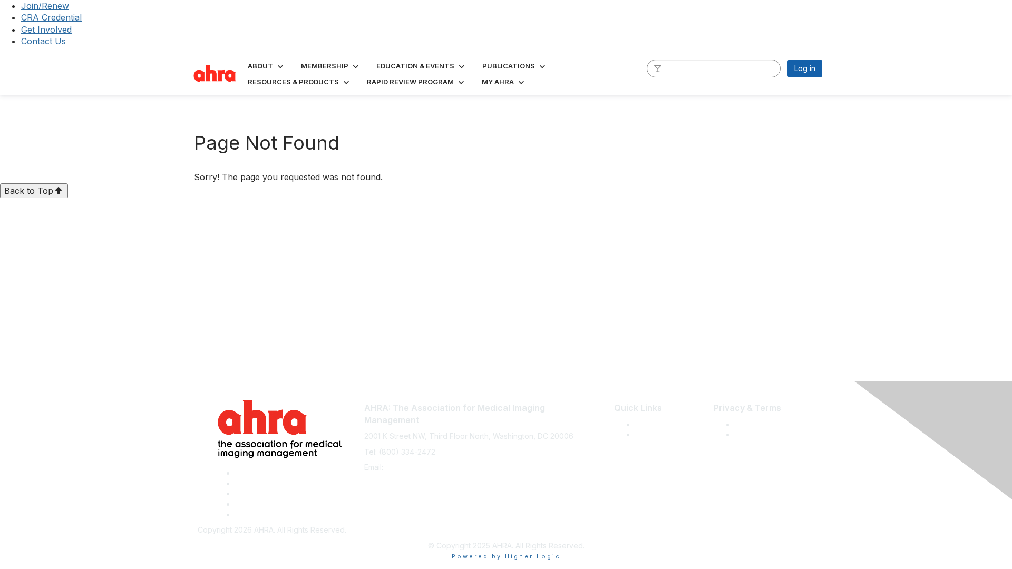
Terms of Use (758, 424)
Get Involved (46, 29)
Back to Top (28, 190)
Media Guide (657, 434)
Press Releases (662, 424)
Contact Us (43, 41)
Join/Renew (45, 6)
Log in (804, 68)
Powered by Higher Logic (506, 556)
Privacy (748, 434)
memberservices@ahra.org (432, 467)
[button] (266, 66)
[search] (658, 68)
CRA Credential (51, 17)
